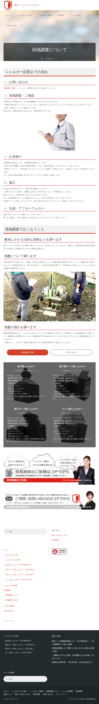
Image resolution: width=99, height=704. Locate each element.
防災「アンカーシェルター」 (27, 5)
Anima (81, 699)
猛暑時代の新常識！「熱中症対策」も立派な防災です (72, 662)
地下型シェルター (26, 366)
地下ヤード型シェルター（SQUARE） (19, 575)
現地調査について (12, 595)
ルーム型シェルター (73, 409)
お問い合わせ (71, 352)
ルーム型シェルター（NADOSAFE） (19, 580)
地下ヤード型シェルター (26, 409)
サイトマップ (9, 621)
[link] (21, 26)
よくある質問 (9, 606)
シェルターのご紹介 (11, 555)
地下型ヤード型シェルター (72, 366)
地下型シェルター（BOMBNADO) (18, 565)
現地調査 (7, 590)
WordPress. (91, 699)
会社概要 (78, 691)
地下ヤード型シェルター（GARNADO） (20, 570)
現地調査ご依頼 (27, 352)
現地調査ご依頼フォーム (13, 88)
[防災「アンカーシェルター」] (8, 5)
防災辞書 (55, 540)
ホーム (6, 550)
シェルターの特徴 (10, 585)
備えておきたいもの (59, 535)
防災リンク (8, 694)
